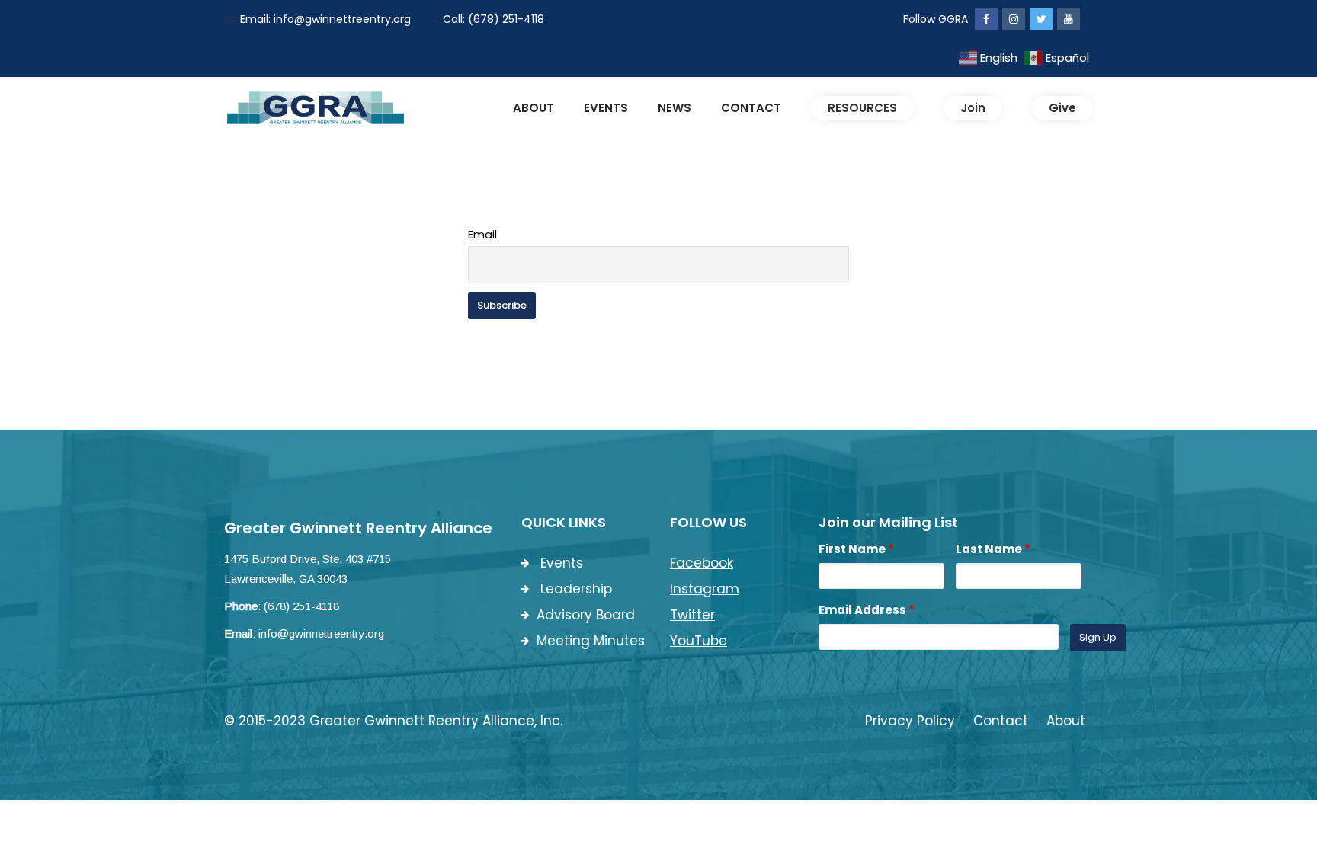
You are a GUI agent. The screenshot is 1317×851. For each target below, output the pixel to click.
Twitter (692, 615)
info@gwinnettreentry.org (321, 633)
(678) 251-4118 (301, 606)
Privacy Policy (910, 721)
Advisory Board (586, 615)
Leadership (574, 589)
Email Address (867, 610)
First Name (856, 549)
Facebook (701, 563)
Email (482, 234)
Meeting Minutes (591, 641)
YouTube (698, 641)
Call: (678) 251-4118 (493, 19)
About (1065, 721)
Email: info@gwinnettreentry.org (325, 19)
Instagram (704, 589)
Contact (1000, 721)
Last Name (993, 549)
